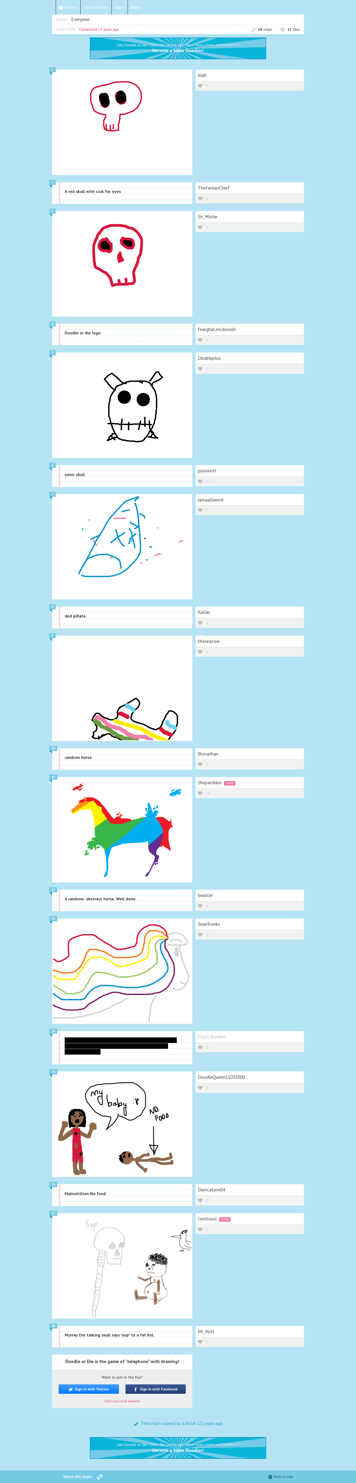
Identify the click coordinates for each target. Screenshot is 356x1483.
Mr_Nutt (206, 1331)
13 (53, 919)
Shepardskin (210, 782)
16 (53, 1184)
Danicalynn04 (211, 1190)
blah (202, 75)
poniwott (207, 471)
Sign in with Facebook (158, 1389)
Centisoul (208, 1219)
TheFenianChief (214, 188)
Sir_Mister (208, 216)
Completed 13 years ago (99, 29)
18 (53, 1326)
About (136, 7)
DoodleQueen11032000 (221, 1077)
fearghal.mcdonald (216, 329)
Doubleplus (209, 358)
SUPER (229, 783)
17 (53, 1213)
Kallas (204, 612)
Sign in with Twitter (91, 1389)
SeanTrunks (209, 924)
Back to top (283, 1476)
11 (53, 777)
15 (53, 1072)
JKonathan (208, 754)
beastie (205, 895)
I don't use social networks (122, 1401)
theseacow (209, 641)
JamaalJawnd (210, 500)
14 (53, 1031)
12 (53, 890)
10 (53, 748)
